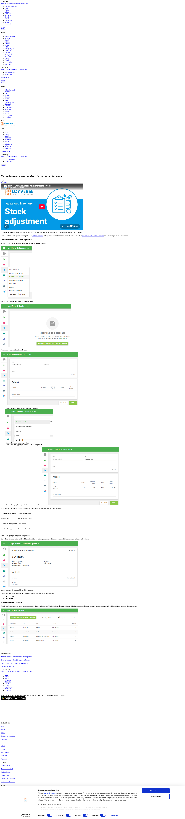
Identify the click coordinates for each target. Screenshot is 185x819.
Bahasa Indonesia (10, 36)
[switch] (68, 815)
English (7, 40)
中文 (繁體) (8, 62)
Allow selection (156, 796)
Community (8, 74)
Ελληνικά (8, 64)
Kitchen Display (6, 772)
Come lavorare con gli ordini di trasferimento (14, 663)
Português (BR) (9, 48)
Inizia (6, 8)
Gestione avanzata (37, 236)
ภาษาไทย (8, 56)
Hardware (8, 22)
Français (7, 43)
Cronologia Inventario (7, 666)
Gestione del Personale (8, 782)
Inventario (8, 13)
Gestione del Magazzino (8, 736)
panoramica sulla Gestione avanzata (93, 236)
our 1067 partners (50, 793)
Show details (113, 815)
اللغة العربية (8, 54)
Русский (7, 52)
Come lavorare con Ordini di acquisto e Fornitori (15, 660)
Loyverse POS (5, 151)
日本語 (7, 60)
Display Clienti (5, 775)
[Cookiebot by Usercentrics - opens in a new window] (25, 815)
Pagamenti (8, 24)
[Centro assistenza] (8, 125)
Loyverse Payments (11, 6)
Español (7, 42)
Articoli (7, 12)
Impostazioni (8, 20)
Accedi (3, 27)
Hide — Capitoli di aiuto (24, 671)
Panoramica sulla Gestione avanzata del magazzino (16, 657)
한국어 (7, 58)
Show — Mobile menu (8, 3)
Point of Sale (5, 77)
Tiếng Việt (8, 50)
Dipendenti (8, 15)
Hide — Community (20, 69)
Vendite (7, 10)
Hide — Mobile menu (22, 3)
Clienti (7, 17)
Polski (6, 47)
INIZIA (3, 29)
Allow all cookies (155, 791)
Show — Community (7, 69)
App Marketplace (10, 72)
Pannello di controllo (7, 769)
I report (7, 19)
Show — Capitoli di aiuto (8, 671)
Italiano (7, 45)
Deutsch (7, 38)
